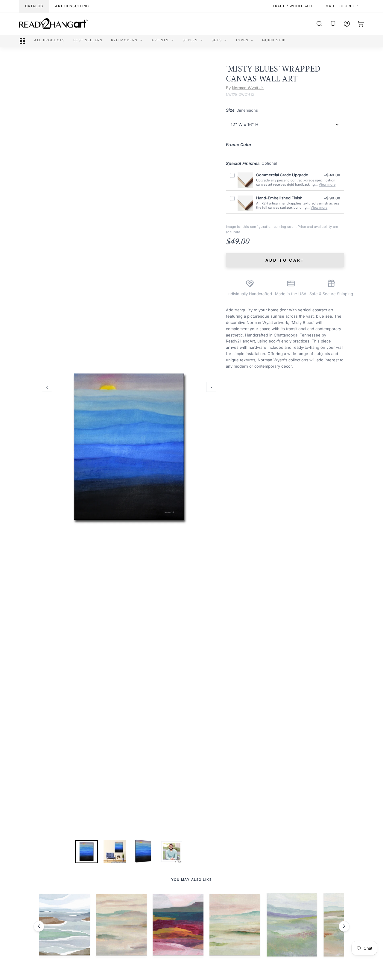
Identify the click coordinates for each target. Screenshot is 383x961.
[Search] (319, 23)
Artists (160, 40)
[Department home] (22, 41)
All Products (49, 40)
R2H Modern (124, 40)
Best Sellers (88, 40)
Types (241, 40)
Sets (217, 40)
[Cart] (360, 23)
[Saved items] (333, 23)
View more (327, 184)
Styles (190, 40)
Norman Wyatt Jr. (248, 87)
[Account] (347, 23)
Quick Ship (274, 40)
